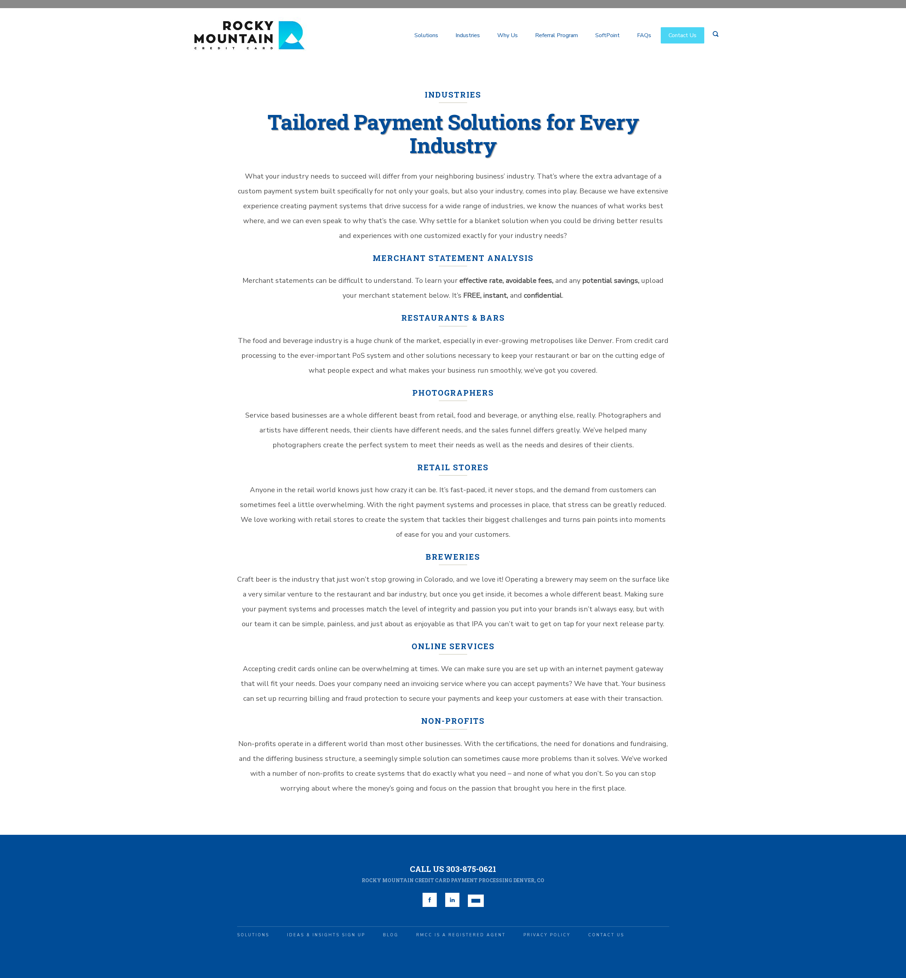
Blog (390, 935)
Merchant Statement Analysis (453, 258)
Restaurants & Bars (453, 318)
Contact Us (682, 35)
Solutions (426, 35)
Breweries (453, 557)
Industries (467, 35)
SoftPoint (607, 35)
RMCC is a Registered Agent (461, 935)
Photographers (453, 393)
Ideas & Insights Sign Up (326, 935)
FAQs (644, 35)
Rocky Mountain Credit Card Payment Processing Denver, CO (453, 880)
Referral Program (556, 35)
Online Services (453, 646)
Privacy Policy (546, 935)
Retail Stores (453, 467)
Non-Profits (453, 721)
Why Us (507, 35)
